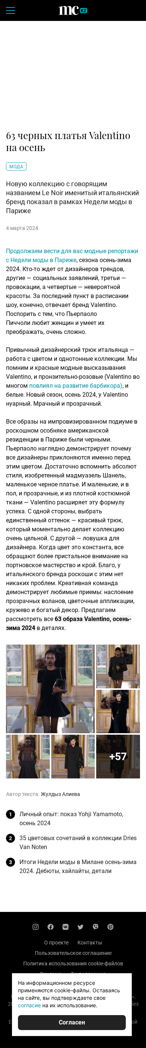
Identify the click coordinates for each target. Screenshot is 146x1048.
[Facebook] (51, 927)
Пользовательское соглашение (73, 953)
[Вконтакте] (66, 927)
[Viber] (95, 927)
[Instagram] (36, 927)
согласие (29, 1005)
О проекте (56, 943)
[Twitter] (80, 927)
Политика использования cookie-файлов (73, 963)
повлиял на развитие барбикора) (75, 385)
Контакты (89, 943)
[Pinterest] (110, 927)
